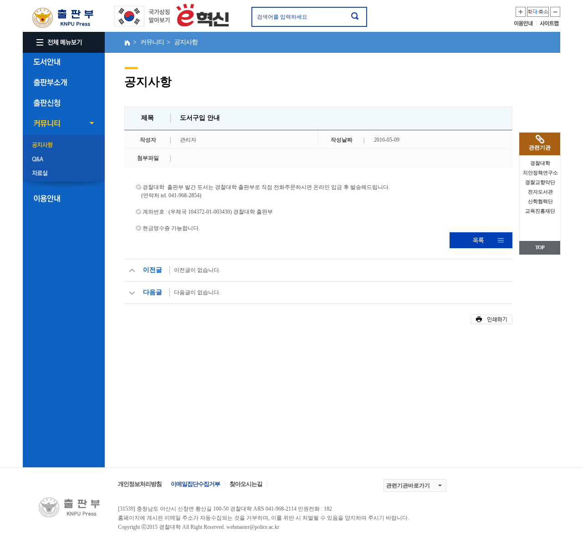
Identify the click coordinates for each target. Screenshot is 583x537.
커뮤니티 (64, 123)
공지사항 (64, 145)
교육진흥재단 (540, 211)
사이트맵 (550, 23)
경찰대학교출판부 (68, 507)
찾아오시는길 (246, 484)
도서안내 (64, 62)
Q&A (64, 159)
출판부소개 (64, 82)
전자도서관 (540, 191)
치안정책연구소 (540, 172)
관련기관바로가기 (408, 485)
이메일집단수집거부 (195, 484)
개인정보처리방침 (140, 484)
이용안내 (525, 23)
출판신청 (64, 103)
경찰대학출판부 (61, 17)
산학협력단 (540, 201)
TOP (539, 247)
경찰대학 (540, 163)
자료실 (64, 173)
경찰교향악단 (540, 182)
